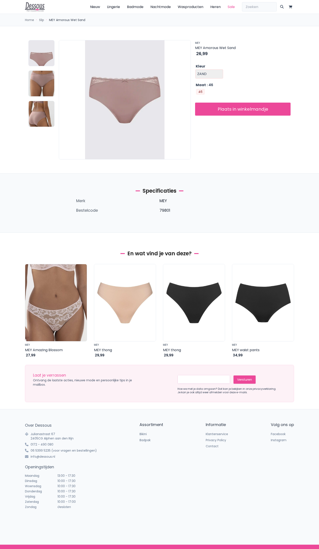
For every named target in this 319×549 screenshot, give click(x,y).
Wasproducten (190, 6)
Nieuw (95, 6)
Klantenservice (217, 434)
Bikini (143, 434)
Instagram (278, 440)
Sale (231, 6)
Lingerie (113, 6)
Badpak (145, 440)
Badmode (135, 6)
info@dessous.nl (43, 456)
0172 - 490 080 (42, 444)
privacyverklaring (264, 389)
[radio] (200, 92)
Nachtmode (160, 6)
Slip (41, 20)
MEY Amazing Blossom (44, 349)
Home (29, 20)
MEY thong (103, 349)
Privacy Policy (216, 440)
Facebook (278, 434)
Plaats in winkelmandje (243, 109)
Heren (215, 6)
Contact (212, 446)
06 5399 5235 (41, 450)
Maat (201, 84)
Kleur (200, 66)
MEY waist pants (246, 349)
